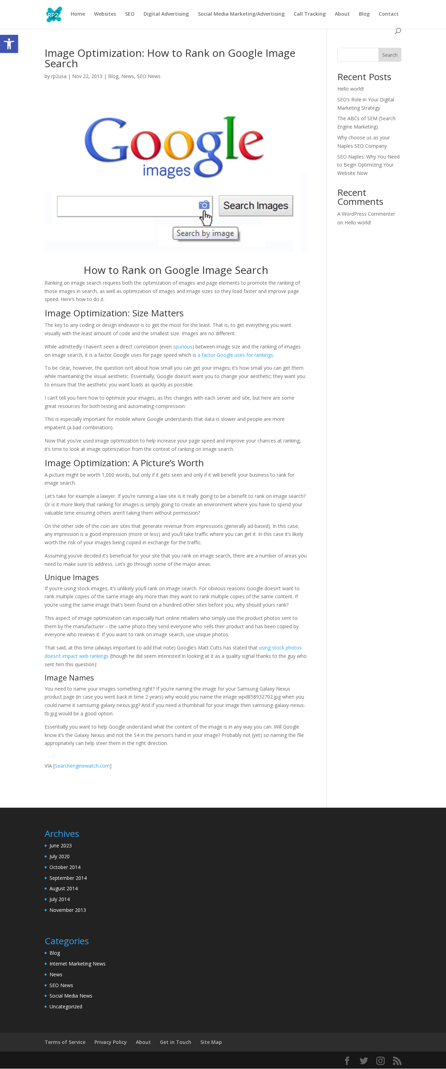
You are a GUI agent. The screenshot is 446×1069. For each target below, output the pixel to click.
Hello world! (350, 88)
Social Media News (70, 995)
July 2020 (59, 856)
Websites (105, 14)
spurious (182, 346)
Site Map (211, 1042)
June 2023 (60, 845)
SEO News (149, 76)
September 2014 (68, 878)
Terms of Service (65, 1042)
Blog (364, 14)
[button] (9, 44)
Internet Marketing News (77, 963)
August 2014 (63, 888)
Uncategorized (65, 1006)
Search (390, 55)
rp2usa (59, 76)
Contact (389, 14)
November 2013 (67, 910)
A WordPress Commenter (366, 213)
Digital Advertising (166, 14)
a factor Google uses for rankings (235, 355)
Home (78, 14)
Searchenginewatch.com (82, 765)
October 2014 (64, 867)
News (127, 76)
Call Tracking (310, 14)
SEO (129, 14)
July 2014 (59, 899)
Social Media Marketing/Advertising (241, 14)
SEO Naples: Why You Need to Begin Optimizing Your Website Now (368, 165)
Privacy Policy (110, 1042)
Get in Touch (175, 1042)
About (342, 14)
